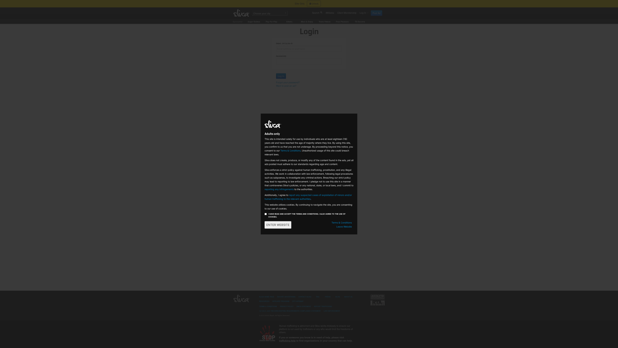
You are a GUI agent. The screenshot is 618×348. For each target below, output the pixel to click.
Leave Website (344, 226)
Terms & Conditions (290, 150)
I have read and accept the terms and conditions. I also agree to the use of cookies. (306, 215)
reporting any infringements (279, 189)
